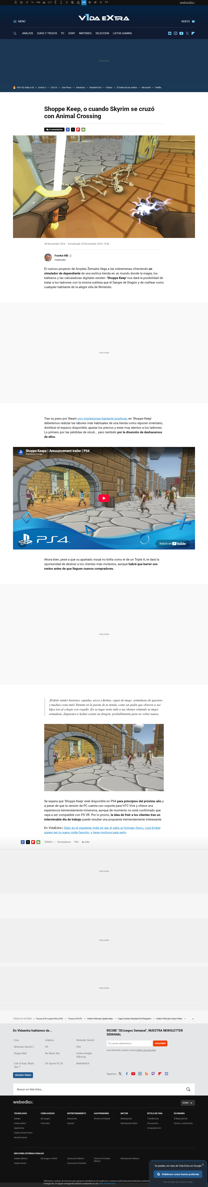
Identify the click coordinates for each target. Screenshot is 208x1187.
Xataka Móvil (20, 1123)
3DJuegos (45, 1118)
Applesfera (19, 1128)
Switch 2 (42, 87)
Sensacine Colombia (76, 1163)
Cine (16, 1040)
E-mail (83, 130)
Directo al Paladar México (102, 1159)
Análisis (49, 1040)
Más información (107, 1183)
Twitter (187, 33)
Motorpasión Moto (129, 1123)
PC (62, 33)
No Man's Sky (52, 1053)
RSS (146, 1073)
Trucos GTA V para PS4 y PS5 (49, 1018)
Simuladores (64, 841)
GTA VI (54, 87)
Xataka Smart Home (23, 1132)
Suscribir (160, 1043)
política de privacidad (146, 1050)
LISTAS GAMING (122, 33)
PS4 (76, 841)
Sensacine (72, 1118)
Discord (170, 33)
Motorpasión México (130, 1158)
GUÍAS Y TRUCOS (47, 33)
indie (87, 841)
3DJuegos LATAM (49, 1158)
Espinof (70, 1123)
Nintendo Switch (85, 1040)
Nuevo (186, 21)
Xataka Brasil (20, 1163)
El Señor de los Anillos (127, 87)
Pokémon (80, 87)
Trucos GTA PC (75, 1018)
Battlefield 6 (82, 1063)
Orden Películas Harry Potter (169, 1018)
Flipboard (193, 33)
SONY (71, 33)
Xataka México (21, 1158)
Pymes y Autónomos (183, 1123)
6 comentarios (56, 129)
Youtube (181, 33)
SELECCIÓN (102, 33)
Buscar (188, 1089)
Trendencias (153, 1118)
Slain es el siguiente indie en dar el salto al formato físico (103, 828)
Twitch (153, 1073)
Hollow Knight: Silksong (84, 1055)
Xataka (17, 1118)
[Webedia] (23, 1102)
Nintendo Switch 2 (24, 1046)
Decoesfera (152, 1123)
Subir (185, 1103)
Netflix (158, 87)
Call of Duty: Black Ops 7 (24, 1065)
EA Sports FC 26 (54, 1063)
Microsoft (146, 87)
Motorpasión (126, 1118)
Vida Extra (104, 16)
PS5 (78, 1046)
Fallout (109, 87)
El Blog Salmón (181, 1118)
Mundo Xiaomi (20, 1137)
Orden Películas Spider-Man (100, 1018)
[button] (63, 256)
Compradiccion (154, 1128)
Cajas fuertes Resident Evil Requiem (135, 1018)
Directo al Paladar (102, 1118)
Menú (21, 21)
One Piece (66, 87)
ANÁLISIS (27, 33)
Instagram (175, 33)
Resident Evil (95, 87)
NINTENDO (85, 33)
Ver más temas (23, 1075)
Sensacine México (75, 1158)
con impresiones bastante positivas (102, 418)
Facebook (68, 130)
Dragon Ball (20, 1053)
